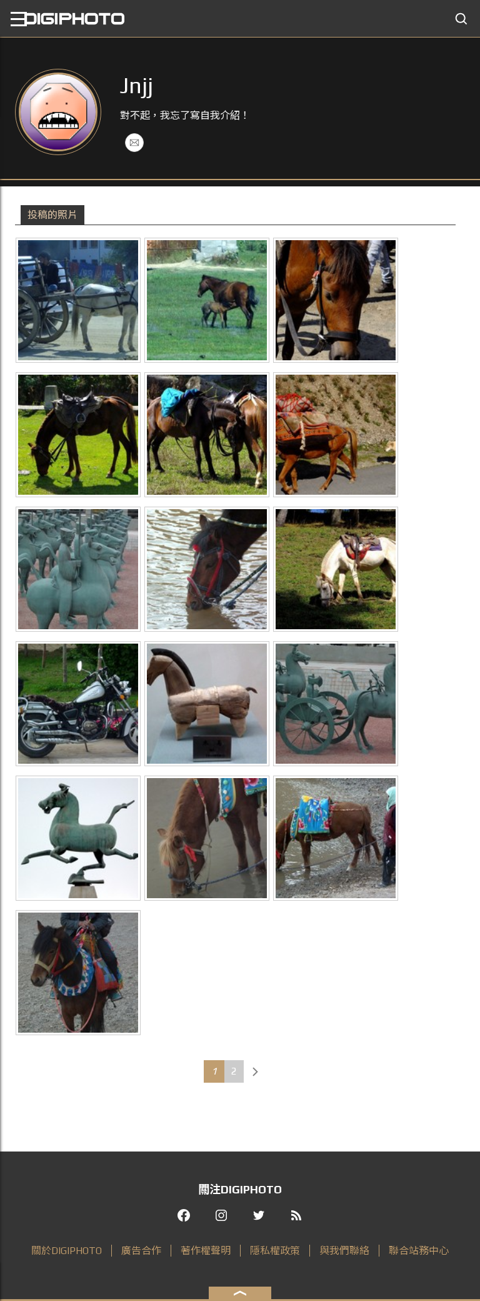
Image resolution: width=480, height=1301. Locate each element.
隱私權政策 (275, 1251)
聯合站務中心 (419, 1251)
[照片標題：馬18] (206, 569)
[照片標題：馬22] (78, 434)
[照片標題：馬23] (335, 300)
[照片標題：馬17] (335, 569)
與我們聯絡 (344, 1251)
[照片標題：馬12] (206, 838)
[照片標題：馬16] (78, 703)
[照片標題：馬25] (206, 300)
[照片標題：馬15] (206, 703)
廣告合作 (141, 1251)
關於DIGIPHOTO (66, 1251)
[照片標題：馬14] (335, 703)
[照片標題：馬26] (78, 300)
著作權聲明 (206, 1251)
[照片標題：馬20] (335, 434)
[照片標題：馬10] (78, 972)
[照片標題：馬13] (78, 838)
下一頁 (255, 1071)
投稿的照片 (53, 215)
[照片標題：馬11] (335, 838)
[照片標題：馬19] (78, 569)
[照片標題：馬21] (206, 434)
